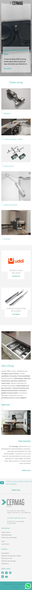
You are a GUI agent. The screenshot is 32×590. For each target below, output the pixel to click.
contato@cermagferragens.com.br (16, 518)
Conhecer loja (16, 276)
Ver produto (7, 68)
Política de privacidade (9, 537)
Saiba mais (6, 404)
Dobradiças (5, 553)
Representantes (6, 535)
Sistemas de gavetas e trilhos (11, 556)
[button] (2, 3)
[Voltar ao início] (16, 3)
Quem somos (5, 532)
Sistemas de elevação (8, 561)
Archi (3, 541)
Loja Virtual (5, 544)
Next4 (16, 587)
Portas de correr (6, 558)
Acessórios (5, 563)
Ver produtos (16, 314)
